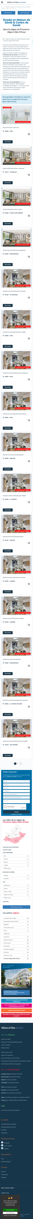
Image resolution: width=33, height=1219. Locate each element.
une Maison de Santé (9, 1087)
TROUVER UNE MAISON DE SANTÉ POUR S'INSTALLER (16, 1000)
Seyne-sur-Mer (16, 891)
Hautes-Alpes (7, 850)
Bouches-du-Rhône (9, 872)
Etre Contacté (24, 13)
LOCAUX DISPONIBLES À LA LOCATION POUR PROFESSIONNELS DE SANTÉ (16, 1005)
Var (4, 882)
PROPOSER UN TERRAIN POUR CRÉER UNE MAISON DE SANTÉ (16, 1015)
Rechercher (8, 13)
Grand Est (16, 937)
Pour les (8, 1035)
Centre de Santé (5, 1045)
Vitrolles (16, 875)
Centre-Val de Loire (16, 927)
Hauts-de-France (16, 940)
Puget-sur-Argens (16, 894)
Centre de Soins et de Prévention (10, 1058)
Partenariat (4, 1174)
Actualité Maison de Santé (8, 1124)
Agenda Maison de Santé (8, 1127)
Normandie (16, 946)
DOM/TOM (6, 933)
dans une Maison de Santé (11, 1093)
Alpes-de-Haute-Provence (11, 847)
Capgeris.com (5, 1193)
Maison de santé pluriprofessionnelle (11, 1042)
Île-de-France (16, 943)
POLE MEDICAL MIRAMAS (8, 966)
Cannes (16, 859)
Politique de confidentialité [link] (10, 1215)
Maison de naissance (7, 1055)
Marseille (16, 878)
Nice (16, 856)
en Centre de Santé (8, 1079)
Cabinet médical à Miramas (10, 987)
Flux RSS (3, 1130)
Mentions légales (6, 1161)
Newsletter (4, 1133)
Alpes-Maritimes (8, 852)
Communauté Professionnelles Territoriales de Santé (16, 1061)
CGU (2, 1158)
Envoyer (16, 812)
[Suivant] (20, 763)
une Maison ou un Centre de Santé (15, 1097)
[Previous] (12, 763)
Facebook (6, 1143)
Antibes (16, 865)
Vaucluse (6, 901)
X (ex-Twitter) (8, 1146)
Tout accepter (10, 1210)
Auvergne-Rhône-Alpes (16, 918)
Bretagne (16, 924)
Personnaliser (10, 1213)
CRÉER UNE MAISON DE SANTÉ (16, 1010)
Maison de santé (6, 1039)
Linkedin (6, 1148)
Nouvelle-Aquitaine (16, 949)
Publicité (3, 1177)
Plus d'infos (8, 141)
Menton (16, 862)
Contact (3, 1171)
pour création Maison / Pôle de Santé (14, 1100)
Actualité (4, 1120)
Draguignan (16, 885)
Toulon (16, 888)
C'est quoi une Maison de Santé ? (10, 1110)
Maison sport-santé (6, 1052)
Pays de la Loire (16, 955)
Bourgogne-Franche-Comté (16, 921)
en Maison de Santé (11, 1074)
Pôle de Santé (5, 1048)
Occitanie (16, 952)
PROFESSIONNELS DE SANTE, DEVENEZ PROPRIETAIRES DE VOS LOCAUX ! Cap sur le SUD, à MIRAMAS (14, 993)
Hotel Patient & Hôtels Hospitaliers (11, 1064)
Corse (16, 930)
